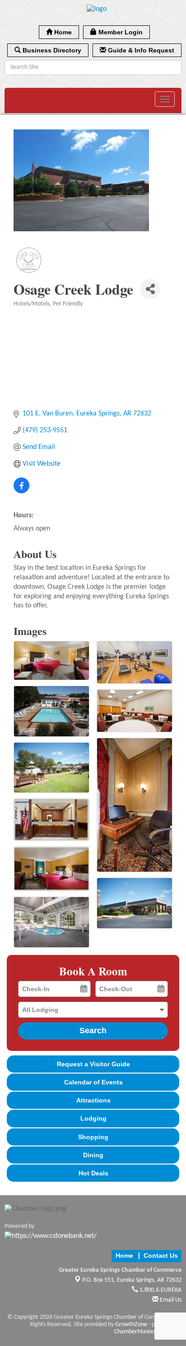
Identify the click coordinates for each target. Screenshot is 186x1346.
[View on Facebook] (21, 491)
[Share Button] (150, 289)
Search (93, 1030)
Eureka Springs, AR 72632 (131, 1280)
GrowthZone (131, 1324)
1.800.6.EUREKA (159, 1290)
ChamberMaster (135, 1331)
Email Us (169, 1300)
